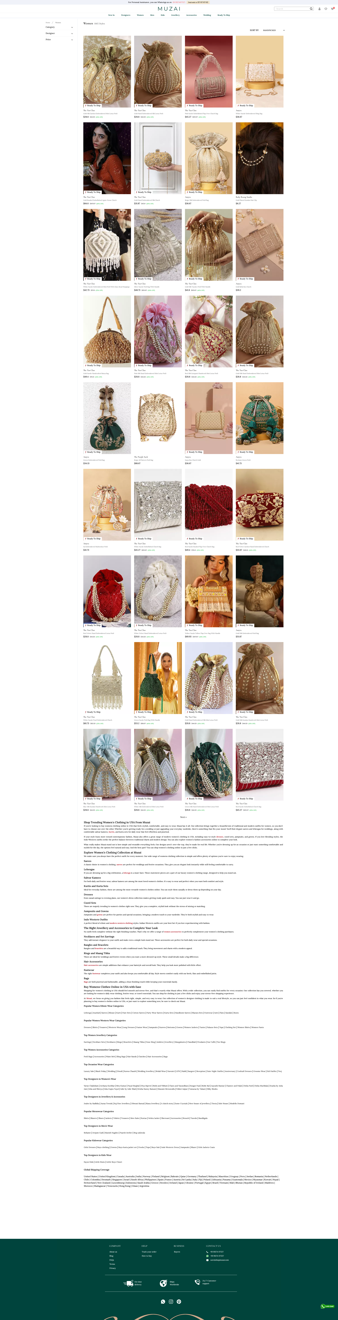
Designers (125, 15)
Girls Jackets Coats (206, 1147)
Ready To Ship (224, 15)
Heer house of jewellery (199, 1103)
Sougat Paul (195, 1086)
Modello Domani (237, 1103)
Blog (111, 1256)
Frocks (141, 1147)
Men (152, 15)
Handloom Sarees (182, 1013)
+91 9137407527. (179, 2)
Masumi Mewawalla (166, 1089)
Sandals (229, 1013)
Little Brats (100, 1162)
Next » (183, 817)
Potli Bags (88, 1056)
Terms (112, 1264)
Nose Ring (150, 1042)
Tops (221, 1027)
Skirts (95, 1027)
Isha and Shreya (96, 1089)
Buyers (177, 1252)
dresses (219, 837)
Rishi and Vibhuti (160, 1086)
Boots (236, 1013)
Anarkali (96, 1013)
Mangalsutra (180, 1042)
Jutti (216, 1013)
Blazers (94, 1118)
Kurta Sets (168, 1013)
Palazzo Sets (212, 1027)
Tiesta (214, 1103)
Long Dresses (129, 1027)
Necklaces (111, 1042)
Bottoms (171, 1027)
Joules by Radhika (91, 1103)
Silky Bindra (212, 1089)
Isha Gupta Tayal (111, 1089)
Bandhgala (203, 1118)
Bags (86, 982)
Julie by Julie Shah (128, 1089)
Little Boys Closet (114, 1162)
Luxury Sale (89, 1071)
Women (140, 15)
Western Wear (115, 1027)
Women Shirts (244, 1027)
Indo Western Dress (170, 1147)
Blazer (193, 1147)
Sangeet (191, 1071)
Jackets (108, 1118)
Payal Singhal (133, 1086)
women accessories (172, 932)
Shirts (86, 1118)
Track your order (149, 1252)
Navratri (171, 1071)
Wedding (207, 15)
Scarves (162, 1027)
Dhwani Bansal (138, 1103)
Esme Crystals (181, 1103)
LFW (178, 1071)
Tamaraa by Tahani (197, 1089)
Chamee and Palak (234, 1086)
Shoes (101, 1118)
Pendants (201, 1042)
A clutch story (167, 1103)
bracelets (99, 948)
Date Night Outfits (215, 1071)
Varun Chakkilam (91, 1086)
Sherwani (165, 1118)
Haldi (184, 1071)
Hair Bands (132, 1056)
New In (111, 15)
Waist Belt (110, 1056)
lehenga (126, 873)
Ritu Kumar (121, 1086)
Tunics (202, 1027)
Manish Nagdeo (111, 1133)
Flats (222, 1013)
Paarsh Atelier (126, 1133)
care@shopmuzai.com (219, 1260)
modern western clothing (121, 923)
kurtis (111, 832)
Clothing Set (230, 1027)
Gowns (180, 1027)
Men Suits (134, 1118)
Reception (200, 1071)
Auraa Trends (106, 1103)
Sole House (223, 1103)
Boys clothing (103, 1147)
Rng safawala (139, 1133)
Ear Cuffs (211, 1042)
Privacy (112, 1268)
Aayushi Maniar (217, 1086)
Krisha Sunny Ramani (147, 1089)
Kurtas (144, 1118)
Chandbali (191, 1042)
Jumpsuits (153, 1027)
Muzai (89, 998)
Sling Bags (121, 1056)
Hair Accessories (154, 1056)
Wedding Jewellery (146, 1071)
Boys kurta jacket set (127, 1147)
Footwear (208, 1013)
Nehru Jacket (154, 1118)
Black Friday (101, 1071)
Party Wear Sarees (155, 1013)
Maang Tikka (138, 1042)
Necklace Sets (99, 1042)
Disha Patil (248, 1086)
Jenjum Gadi (97, 1133)
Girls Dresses (90, 1147)
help (144, 1245)
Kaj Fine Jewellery (122, 1103)
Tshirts (116, 1118)
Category (50, 27)
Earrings (87, 1042)
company (115, 1245)
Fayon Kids (88, 1162)
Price (48, 39)
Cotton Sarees (138, 1013)
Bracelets (128, 1042)
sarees (119, 864)
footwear (96, 973)
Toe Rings (221, 1042)
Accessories (191, 15)
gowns (100, 914)
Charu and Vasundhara (178, 1086)
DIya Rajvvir (146, 1086)
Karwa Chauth (130, 1071)
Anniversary (230, 1071)
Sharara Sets (197, 1013)
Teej (280, 1071)
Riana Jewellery (152, 1103)
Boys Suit (156, 1147)
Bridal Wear (161, 1071)
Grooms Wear (259, 1071)
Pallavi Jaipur (181, 1089)
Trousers (103, 1027)
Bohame (87, 1133)
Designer (50, 33)
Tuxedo (194, 1118)
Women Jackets (191, 1027)
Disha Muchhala (261, 1086)
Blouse (112, 1013)
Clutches (142, 1056)
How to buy (147, 1256)
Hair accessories (91, 965)
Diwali (119, 1071)
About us (113, 1252)
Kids (163, 15)
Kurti (118, 1013)
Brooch (186, 1118)
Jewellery (175, 15)
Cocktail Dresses (244, 1071)
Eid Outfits (271, 1071)
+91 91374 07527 (217, 1252)
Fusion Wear (141, 1027)
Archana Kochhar (107, 1086)
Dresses (87, 1027)
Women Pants (258, 1027)
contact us (213, 1245)
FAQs (111, 1260)
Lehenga (87, 1013)
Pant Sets (126, 1013)
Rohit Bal (206, 1086)
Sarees (104, 1013)
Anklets (160, 1042)
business (179, 1245)
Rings (119, 1042)
